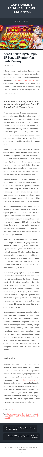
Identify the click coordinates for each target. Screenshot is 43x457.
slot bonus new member (25, 80)
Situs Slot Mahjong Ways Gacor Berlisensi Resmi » (23, 437)
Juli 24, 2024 (8, 65)
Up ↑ (22, 452)
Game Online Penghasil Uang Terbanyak (21, 8)
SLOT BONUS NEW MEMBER (18, 416)
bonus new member (14, 414)
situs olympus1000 (31, 380)
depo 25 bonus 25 (28, 414)
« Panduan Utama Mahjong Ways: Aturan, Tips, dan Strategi (20, 429)
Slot (13, 409)
